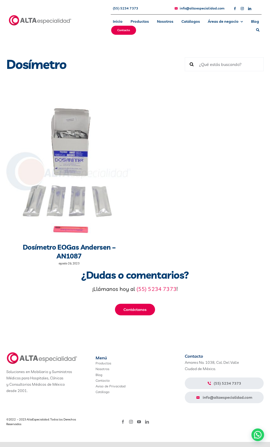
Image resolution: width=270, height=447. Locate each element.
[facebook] (234, 8)
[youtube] (139, 422)
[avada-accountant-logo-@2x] (40, 16)
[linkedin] (249, 8)
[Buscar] (258, 30)
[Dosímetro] (68, 170)
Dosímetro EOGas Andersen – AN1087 (69, 251)
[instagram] (242, 8)
